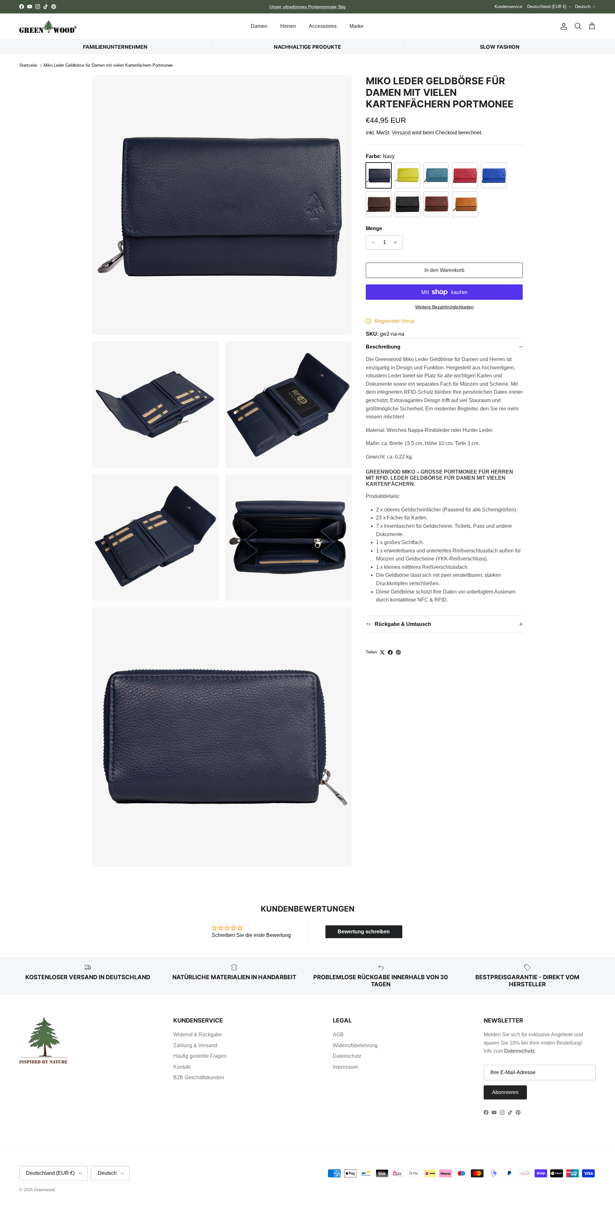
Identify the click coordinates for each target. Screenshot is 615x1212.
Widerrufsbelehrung (355, 1045)
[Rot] (436, 204)
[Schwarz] (407, 204)
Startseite (28, 65)
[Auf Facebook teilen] (390, 652)
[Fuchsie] (465, 175)
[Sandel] (378, 204)
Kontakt (182, 1067)
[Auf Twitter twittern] (382, 652)
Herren (288, 26)
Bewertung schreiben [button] (364, 931)
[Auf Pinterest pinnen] (398, 652)
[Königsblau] (494, 175)
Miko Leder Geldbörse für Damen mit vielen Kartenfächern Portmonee (108, 65)
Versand (401, 132)
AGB (338, 1034)
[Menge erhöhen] (397, 242)
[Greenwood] (48, 26)
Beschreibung (383, 346)
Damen (259, 26)
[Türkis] (436, 175)
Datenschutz (347, 1056)
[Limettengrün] (407, 175)
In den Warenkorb (444, 270)
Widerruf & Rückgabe (197, 1034)
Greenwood (44, 1189)
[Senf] (465, 204)
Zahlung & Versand (195, 1045)
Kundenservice (508, 6)
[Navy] (378, 175)
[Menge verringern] (371, 242)
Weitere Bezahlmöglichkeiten (444, 306)
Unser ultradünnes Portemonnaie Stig (307, 6)
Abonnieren (505, 1092)
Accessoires (323, 26)
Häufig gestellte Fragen (199, 1056)
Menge (374, 228)
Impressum (345, 1067)
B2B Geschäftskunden (198, 1077)
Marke (356, 26)
